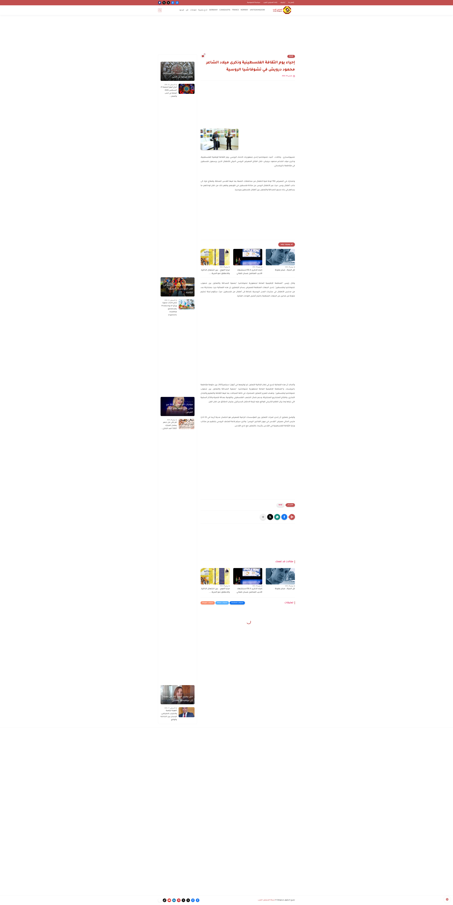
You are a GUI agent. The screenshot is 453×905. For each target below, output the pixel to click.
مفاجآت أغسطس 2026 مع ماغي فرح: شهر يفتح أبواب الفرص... (179, 409)
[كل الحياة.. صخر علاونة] (280, 257)
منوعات (193, 10)
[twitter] (168, 2)
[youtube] (169, 900)
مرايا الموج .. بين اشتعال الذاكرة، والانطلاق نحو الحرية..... (215, 272)
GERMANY (213, 10)
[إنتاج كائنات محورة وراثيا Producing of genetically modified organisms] (187, 304)
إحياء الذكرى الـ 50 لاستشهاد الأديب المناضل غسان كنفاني (249, 272)
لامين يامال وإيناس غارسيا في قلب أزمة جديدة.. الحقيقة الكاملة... (178, 289)
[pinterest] (178, 900)
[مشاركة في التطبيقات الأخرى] (263, 517)
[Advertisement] (226, 36)
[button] (284, 517)
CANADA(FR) (224, 10)
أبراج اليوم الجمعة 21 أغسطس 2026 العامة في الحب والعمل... (169, 91)
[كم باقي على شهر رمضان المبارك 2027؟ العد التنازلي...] (187, 424)
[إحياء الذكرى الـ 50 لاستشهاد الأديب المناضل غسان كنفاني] (247, 257)
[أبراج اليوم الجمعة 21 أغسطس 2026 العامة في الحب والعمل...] (187, 89)
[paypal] (159, 2)
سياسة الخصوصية (253, 2)
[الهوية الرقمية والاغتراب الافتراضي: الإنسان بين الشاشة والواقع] (187, 712)
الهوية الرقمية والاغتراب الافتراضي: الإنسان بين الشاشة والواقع (169, 715)
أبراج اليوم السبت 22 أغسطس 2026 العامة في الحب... (177, 75)
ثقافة (291, 56)
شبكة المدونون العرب (266, 900)
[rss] (160, 900)
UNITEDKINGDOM (257, 10)
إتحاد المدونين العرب (270, 2)
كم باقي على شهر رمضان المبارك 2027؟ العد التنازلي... (169, 425)
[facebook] (177, 2)
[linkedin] (174, 900)
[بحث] (160, 10)
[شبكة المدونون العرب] (282, 10)
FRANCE (235, 10)
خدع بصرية (202, 10)
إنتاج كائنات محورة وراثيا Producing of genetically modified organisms (169, 309)
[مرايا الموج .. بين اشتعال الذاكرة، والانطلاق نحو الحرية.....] (215, 257)
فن (187, 10)
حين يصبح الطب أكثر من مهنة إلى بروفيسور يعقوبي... (178, 699)
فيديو (182, 10)
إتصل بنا (291, 2)
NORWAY (244, 10)
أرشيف (282, 2)
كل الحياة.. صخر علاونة (285, 270)
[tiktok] (164, 900)
